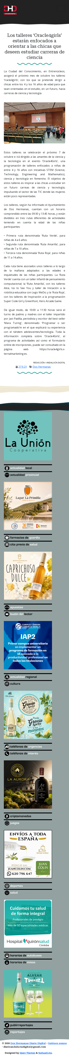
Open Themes (27, 1052)
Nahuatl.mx (45, 1052)
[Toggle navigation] (60, 8)
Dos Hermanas (42, 367)
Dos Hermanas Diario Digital (28, 1043)
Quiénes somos (57, 1043)
